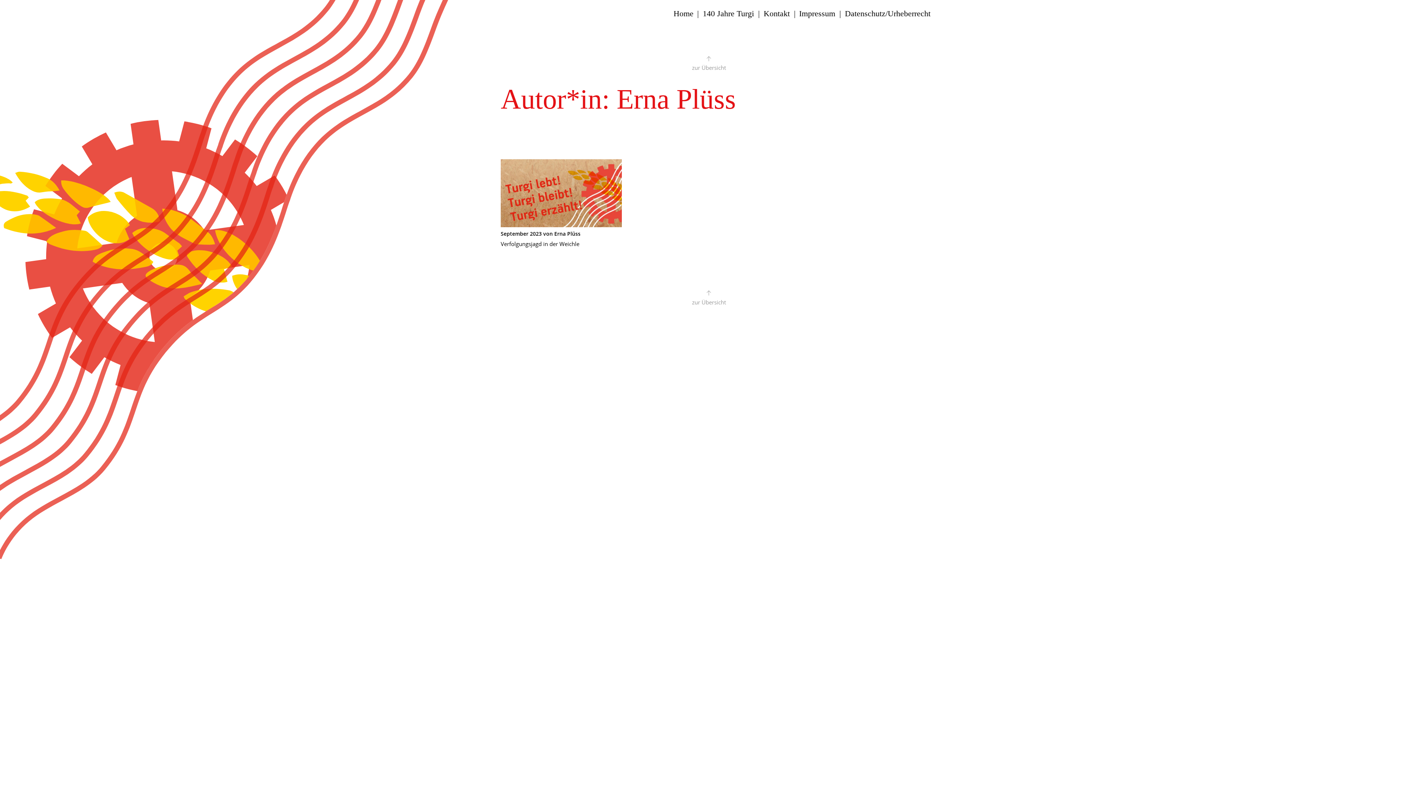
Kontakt (777, 13)
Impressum (817, 13)
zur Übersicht (709, 68)
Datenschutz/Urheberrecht (888, 13)
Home (683, 13)
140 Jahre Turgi (728, 13)
